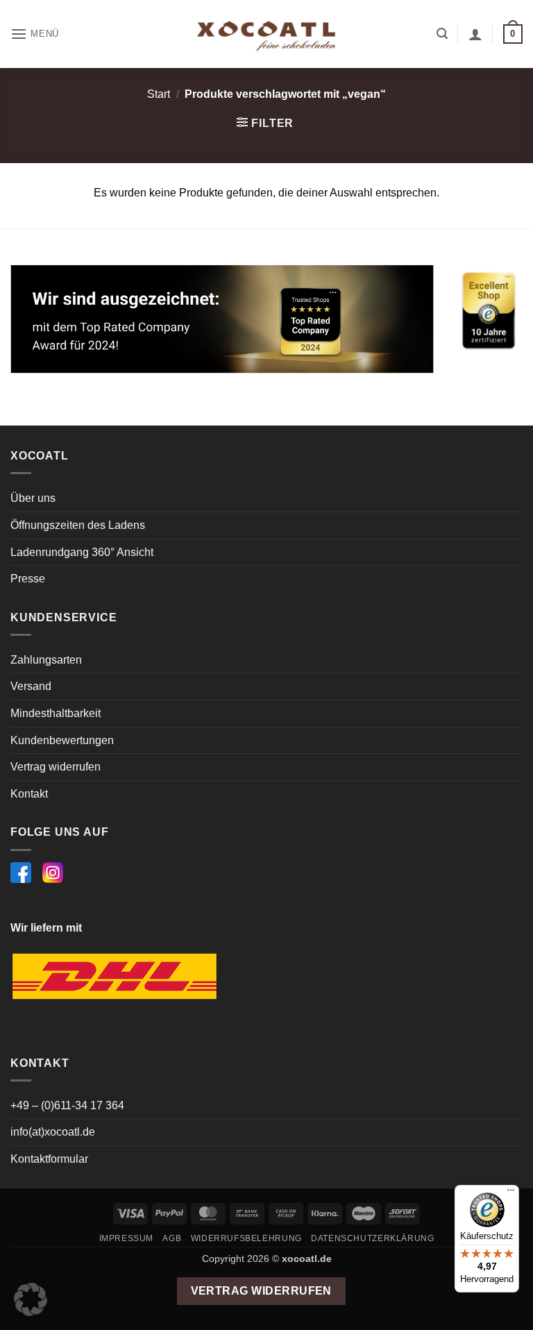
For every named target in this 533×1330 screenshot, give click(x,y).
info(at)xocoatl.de (52, 1132)
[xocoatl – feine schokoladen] (266, 34)
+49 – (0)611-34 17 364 (67, 1105)
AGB (171, 1238)
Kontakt (29, 794)
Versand (30, 686)
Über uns (33, 498)
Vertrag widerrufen (55, 767)
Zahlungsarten (46, 660)
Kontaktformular (49, 1159)
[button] (34, 34)
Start (158, 94)
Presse (27, 578)
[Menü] (510, 1193)
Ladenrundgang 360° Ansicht (81, 552)
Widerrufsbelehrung (246, 1238)
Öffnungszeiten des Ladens (77, 525)
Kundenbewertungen (62, 740)
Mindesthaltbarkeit (55, 713)
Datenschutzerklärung (372, 1238)
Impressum (126, 1238)
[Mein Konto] (475, 34)
